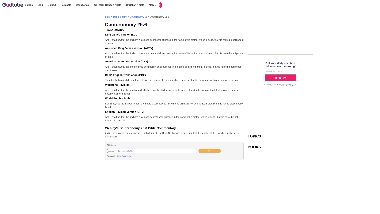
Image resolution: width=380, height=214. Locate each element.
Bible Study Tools (124, 156)
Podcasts (66, 5)
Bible (108, 17)
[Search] (160, 5)
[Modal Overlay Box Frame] (280, 74)
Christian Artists (135, 5)
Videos (29, 5)
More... (152, 5)
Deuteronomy (120, 17)
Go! (209, 151)
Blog (40, 5)
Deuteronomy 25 (138, 17)
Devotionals (83, 5)
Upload (52, 5)
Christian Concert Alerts (107, 5)
